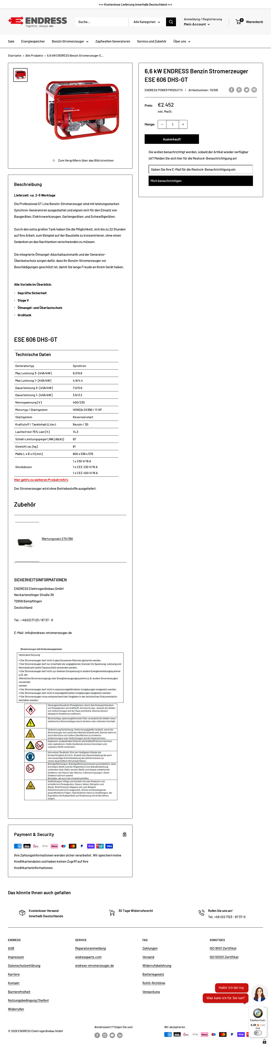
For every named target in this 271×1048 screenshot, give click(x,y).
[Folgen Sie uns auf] (97, 1035)
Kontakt (13, 983)
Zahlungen (150, 948)
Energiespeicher (33, 41)
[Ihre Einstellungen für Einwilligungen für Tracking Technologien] (264, 1041)
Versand (148, 957)
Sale (11, 41)
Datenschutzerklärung (24, 965)
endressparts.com (88, 957)
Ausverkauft (172, 139)
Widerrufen (16, 1009)
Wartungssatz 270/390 (57, 538)
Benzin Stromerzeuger (68, 41)
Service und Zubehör (151, 41)
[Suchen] (171, 21)
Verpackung (151, 992)
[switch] (258, 1033)
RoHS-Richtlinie (153, 983)
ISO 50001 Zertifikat (224, 957)
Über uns (179, 41)
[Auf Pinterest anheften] (239, 89)
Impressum (16, 957)
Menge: (150, 124)
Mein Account (195, 24)
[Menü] (264, 1008)
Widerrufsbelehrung (156, 965)
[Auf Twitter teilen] (246, 89)
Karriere (14, 974)
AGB (11, 948)
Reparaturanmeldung (90, 948)
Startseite (14, 55)
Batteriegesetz (153, 974)
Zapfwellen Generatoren (112, 41)
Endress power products (164, 90)
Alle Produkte (34, 55)
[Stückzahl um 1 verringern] (162, 124)
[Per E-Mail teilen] (254, 89)
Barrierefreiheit (19, 992)
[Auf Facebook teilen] (231, 89)
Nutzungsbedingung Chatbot (28, 1000)
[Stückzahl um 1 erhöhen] (183, 124)
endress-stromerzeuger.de (94, 965)
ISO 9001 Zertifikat (223, 948)
